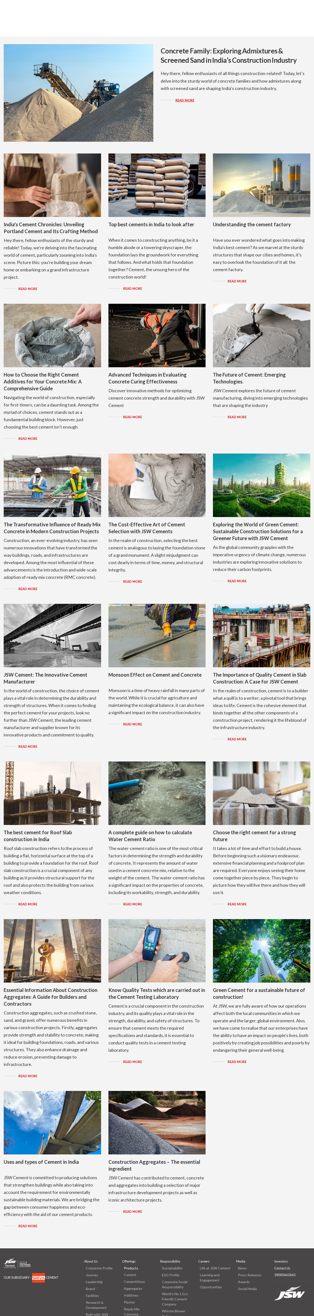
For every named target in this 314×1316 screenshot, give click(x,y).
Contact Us (282, 1268)
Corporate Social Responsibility (174, 1284)
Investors (281, 1261)
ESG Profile (170, 1275)
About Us (91, 1261)
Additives (131, 1295)
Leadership (94, 1282)
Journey (92, 1275)
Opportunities (211, 1287)
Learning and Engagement (210, 1277)
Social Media (247, 1289)
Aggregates (133, 1288)
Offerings (128, 1261)
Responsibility (170, 1261)
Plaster (129, 1302)
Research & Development (96, 1305)
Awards (244, 1282)
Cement (130, 1275)
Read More (184, 100)
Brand (90, 1289)
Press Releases (250, 1275)
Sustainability (172, 1268)
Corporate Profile (99, 1268)
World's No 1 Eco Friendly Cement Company (175, 1299)
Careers (203, 1261)
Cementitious (134, 1281)
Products (131, 1268)
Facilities (92, 1295)
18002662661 (285, 1275)
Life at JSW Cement (215, 1268)
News (242, 1268)
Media (240, 1261)
